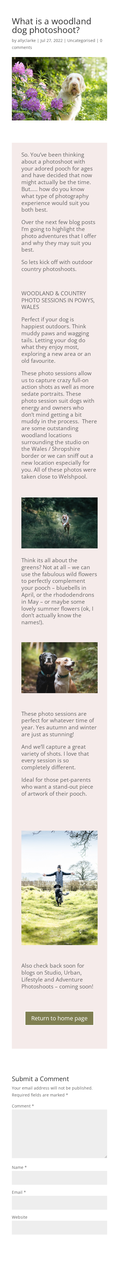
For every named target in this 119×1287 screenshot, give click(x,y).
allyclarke (27, 40)
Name (19, 1167)
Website (19, 1217)
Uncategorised (81, 40)
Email (19, 1192)
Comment (23, 1106)
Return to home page (59, 1018)
